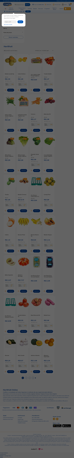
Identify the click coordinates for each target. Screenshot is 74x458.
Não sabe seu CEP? (8, 24)
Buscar (20, 21)
